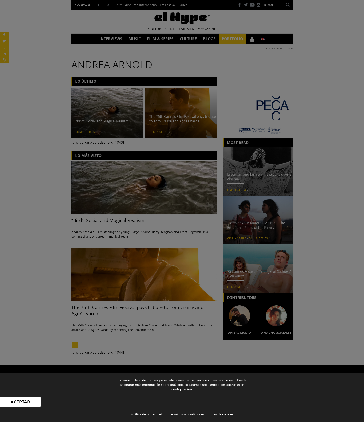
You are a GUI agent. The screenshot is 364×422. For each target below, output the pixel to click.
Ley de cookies (223, 414)
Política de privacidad (146, 414)
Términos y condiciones (187, 414)
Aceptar (20, 402)
